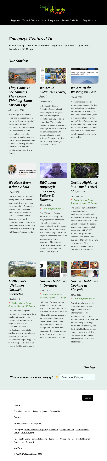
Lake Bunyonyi (27, 433)
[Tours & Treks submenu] (38, 20)
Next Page (91, 367)
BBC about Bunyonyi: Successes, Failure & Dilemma (48, 191)
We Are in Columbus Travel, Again (53, 92)
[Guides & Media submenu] (79, 20)
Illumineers (53, 429)
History (35, 411)
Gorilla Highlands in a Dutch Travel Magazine (84, 186)
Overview (18, 411)
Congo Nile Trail (67, 429)
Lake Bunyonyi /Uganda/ (53, 209)
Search (88, 398)
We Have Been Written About (19, 184)
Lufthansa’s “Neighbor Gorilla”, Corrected (17, 287)
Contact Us (55, 411)
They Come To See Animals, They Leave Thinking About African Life (20, 96)
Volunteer (44, 411)
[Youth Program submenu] (58, 20)
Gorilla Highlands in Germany (53, 283)
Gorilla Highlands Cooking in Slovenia (84, 285)
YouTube (18, 448)
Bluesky (18, 423)
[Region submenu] (19, 20)
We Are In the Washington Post (83, 90)
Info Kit (27, 411)
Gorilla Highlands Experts (36, 429)
